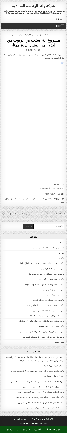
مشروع (14, 199)
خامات (61, 242)
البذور (42, 199)
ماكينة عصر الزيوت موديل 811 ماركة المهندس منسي (31, 34)
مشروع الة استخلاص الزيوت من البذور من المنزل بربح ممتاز (33, 42)
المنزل (26, 199)
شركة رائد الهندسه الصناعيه (33, 5)
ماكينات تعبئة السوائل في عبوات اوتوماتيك (46, 274)
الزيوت (32, 199)
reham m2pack (32, 50)
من (62, 202)
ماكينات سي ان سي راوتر (53, 289)
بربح (20, 199)
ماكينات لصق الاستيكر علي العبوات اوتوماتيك (45, 305)
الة (37, 199)
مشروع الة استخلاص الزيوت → (53, 214)
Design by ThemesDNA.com (33, 423)
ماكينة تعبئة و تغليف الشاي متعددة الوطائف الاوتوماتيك (41, 321)
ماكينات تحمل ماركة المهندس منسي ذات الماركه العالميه (40, 263)
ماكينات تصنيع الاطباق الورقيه (52, 268)
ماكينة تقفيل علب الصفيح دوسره (50, 326)
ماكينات (61, 258)
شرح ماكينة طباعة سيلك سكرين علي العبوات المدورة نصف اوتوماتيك (35, 381)
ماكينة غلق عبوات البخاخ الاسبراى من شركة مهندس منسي (39, 397)
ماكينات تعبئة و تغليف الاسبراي (51, 279)
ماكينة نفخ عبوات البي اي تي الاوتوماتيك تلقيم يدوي (43, 337)
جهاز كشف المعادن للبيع (54, 376)
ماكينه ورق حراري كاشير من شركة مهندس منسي (43, 387)
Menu (58, 18)
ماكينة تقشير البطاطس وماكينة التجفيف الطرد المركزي (41, 402)
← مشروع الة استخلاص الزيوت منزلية (17, 214)
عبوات (61, 253)
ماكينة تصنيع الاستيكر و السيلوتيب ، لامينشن (46, 316)
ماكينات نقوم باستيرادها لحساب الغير (48, 310)
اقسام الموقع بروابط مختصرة (51, 366)
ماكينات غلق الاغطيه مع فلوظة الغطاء (48, 300)
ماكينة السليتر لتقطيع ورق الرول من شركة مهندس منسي (40, 392)
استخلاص (49, 199)
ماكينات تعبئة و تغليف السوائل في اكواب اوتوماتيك (43, 284)
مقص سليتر (59, 342)
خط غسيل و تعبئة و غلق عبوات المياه (48, 247)
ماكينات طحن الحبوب (55, 295)
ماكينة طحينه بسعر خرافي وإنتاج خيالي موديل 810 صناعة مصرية (37, 371)
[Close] (64, 428)
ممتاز (8, 199)
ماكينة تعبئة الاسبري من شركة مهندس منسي (45, 407)
